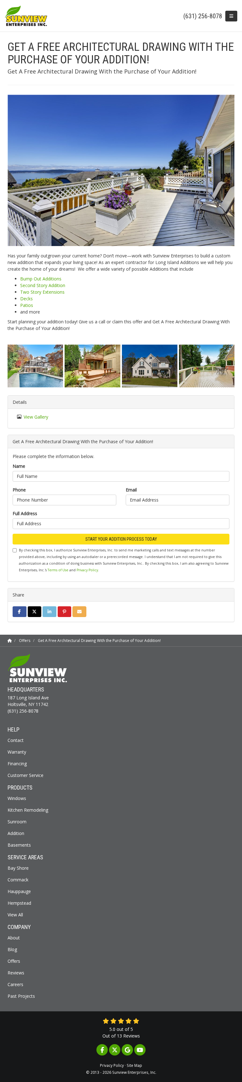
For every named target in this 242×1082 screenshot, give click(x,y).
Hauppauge (19, 891)
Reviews (16, 973)
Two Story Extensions (42, 292)
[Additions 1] (149, 365)
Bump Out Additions (40, 279)
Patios (26, 305)
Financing (17, 764)
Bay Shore (18, 868)
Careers (15, 984)
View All (15, 915)
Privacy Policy (87, 570)
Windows (17, 798)
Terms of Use (58, 570)
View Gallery (36, 417)
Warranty (17, 752)
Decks (26, 299)
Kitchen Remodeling (28, 810)
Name (19, 466)
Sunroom (17, 822)
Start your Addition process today (121, 539)
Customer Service (25, 775)
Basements (19, 845)
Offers (14, 961)
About (14, 938)
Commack (18, 880)
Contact (16, 740)
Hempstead (19, 903)
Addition (16, 833)
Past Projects (21, 996)
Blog (12, 949)
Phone (19, 490)
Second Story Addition (42, 285)
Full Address (25, 513)
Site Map (134, 1065)
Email (131, 490)
